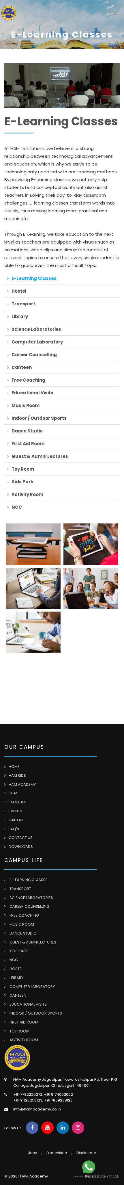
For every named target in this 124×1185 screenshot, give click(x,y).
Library (20, 316)
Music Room (26, 405)
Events (15, 811)
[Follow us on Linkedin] (63, 1127)
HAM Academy (22, 784)
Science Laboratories (36, 329)
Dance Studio (27, 431)
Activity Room (27, 494)
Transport (23, 304)
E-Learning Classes (34, 278)
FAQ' (14, 829)
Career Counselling (34, 355)
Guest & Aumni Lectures (40, 456)
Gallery (16, 820)
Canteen (22, 367)
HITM (13, 793)
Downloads (21, 846)
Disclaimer (86, 1153)
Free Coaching (28, 380)
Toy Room (23, 469)
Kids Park (22, 482)
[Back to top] (106, 1167)
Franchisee (56, 1153)
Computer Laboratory (37, 342)
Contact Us (21, 837)
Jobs (32, 1153)
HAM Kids (17, 775)
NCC (17, 507)
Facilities (17, 802)
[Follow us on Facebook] (32, 1127)
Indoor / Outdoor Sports (39, 418)
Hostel (19, 291)
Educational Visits (32, 393)
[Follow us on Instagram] (78, 1127)
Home (14, 766)
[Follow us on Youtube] (47, 1127)
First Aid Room (28, 444)
